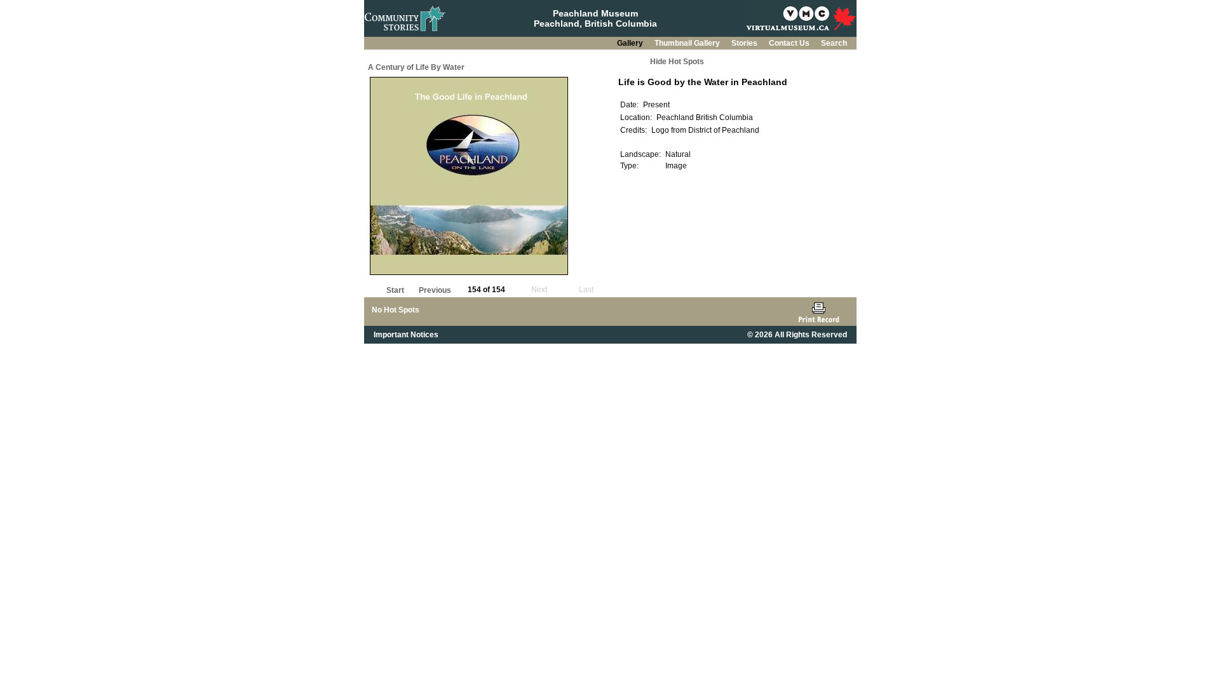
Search (834, 43)
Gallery (631, 43)
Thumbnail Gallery (688, 43)
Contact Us (790, 43)
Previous (435, 290)
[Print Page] (818, 311)
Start (395, 290)
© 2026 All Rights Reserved (797, 334)
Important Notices (406, 334)
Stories (745, 43)
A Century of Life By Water (416, 67)
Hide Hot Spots (677, 61)
